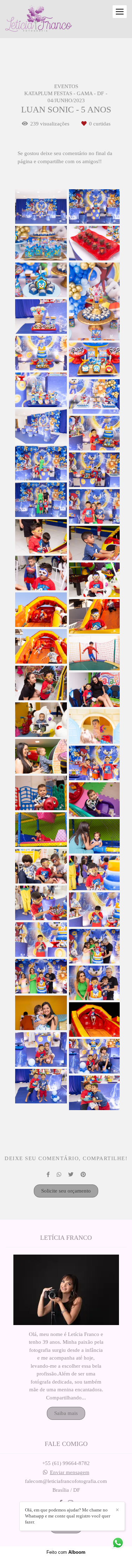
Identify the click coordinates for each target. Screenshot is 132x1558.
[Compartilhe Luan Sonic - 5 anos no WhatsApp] (59, 1174)
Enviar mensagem (69, 1472)
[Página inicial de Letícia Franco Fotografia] (38, 19)
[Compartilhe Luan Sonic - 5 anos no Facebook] (48, 1174)
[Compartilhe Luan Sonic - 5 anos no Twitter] (71, 1174)
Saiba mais (66, 1413)
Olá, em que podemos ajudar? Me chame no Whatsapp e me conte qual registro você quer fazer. (67, 1516)
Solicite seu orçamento (66, 1191)
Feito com (66, 1552)
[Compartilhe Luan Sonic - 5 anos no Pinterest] (83, 1174)
